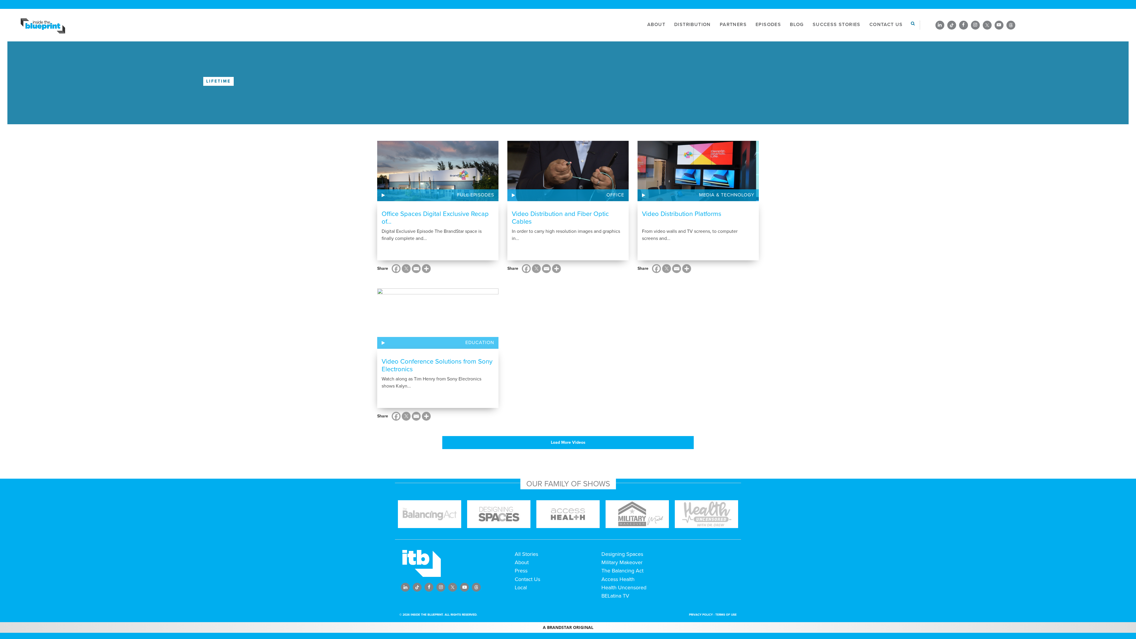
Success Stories (837, 25)
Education (479, 343)
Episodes (768, 25)
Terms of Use (726, 615)
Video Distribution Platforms (681, 214)
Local (521, 587)
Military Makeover (622, 562)
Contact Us (886, 25)
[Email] (416, 268)
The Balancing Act (622, 570)
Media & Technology (726, 195)
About (656, 25)
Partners (733, 25)
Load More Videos (568, 442)
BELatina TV (615, 596)
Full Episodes (475, 195)
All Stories (526, 554)
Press (521, 570)
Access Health (618, 579)
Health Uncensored (623, 587)
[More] (426, 268)
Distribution (692, 25)
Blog (797, 25)
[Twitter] (406, 268)
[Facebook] (396, 268)
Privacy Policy (701, 615)
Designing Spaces (622, 554)
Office (615, 195)
